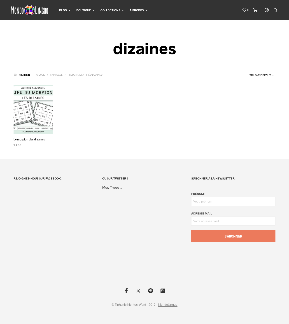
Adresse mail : (202, 213)
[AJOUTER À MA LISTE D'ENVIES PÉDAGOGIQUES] (33, 125)
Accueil (40, 74)
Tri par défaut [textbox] (260, 75)
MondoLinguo (167, 305)
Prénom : (198, 194)
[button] (245, 10)
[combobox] (248, 75)
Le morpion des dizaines (29, 139)
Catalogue (56, 74)
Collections (110, 10)
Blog (63, 10)
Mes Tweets (112, 187)
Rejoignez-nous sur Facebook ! (38, 178)
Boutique (83, 10)
